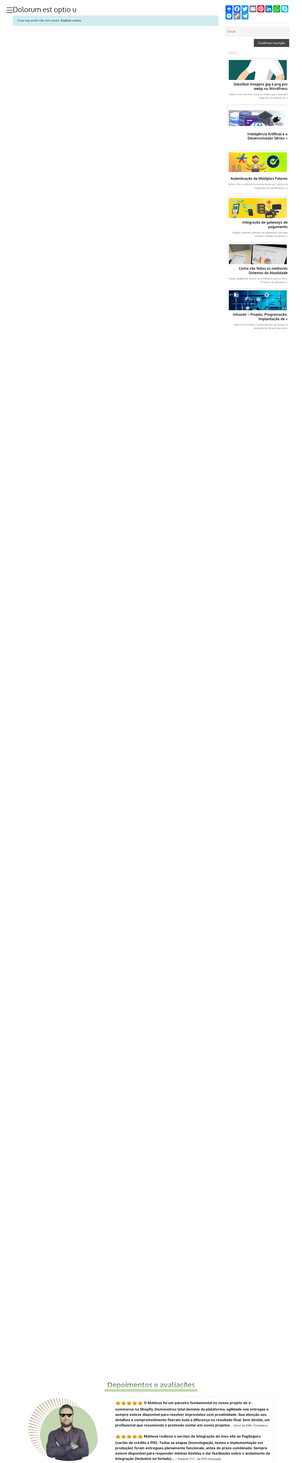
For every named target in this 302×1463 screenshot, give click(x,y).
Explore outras (71, 20)
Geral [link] (233, 52)
